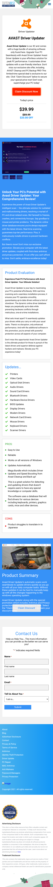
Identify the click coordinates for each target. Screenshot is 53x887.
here (19, 852)
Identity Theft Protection (12, 755)
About (4, 729)
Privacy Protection (10, 777)
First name (9, 666)
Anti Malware (8, 769)
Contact (5, 740)
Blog (4, 733)
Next (46, 160)
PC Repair (6, 762)
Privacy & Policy (9, 744)
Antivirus (6, 751)
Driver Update (8, 758)
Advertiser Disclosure (11, 737)
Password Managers (11, 773)
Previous (6, 160)
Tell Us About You (14, 694)
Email (7, 682)
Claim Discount (26, 608)
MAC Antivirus (8, 766)
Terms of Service (9, 748)
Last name (9, 676)
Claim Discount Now (26, 91)
